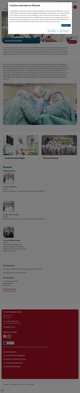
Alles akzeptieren (64, 31)
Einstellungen (65, 25)
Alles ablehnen (52, 31)
